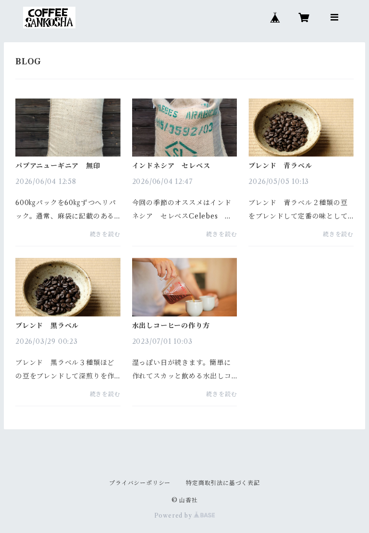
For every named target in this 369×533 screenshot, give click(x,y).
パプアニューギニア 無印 (57, 165)
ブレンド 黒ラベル (47, 325)
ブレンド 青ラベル (280, 165)
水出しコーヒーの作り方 (171, 325)
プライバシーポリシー (140, 482)
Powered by (174, 515)
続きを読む (105, 234)
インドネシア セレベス (171, 165)
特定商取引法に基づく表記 (223, 482)
